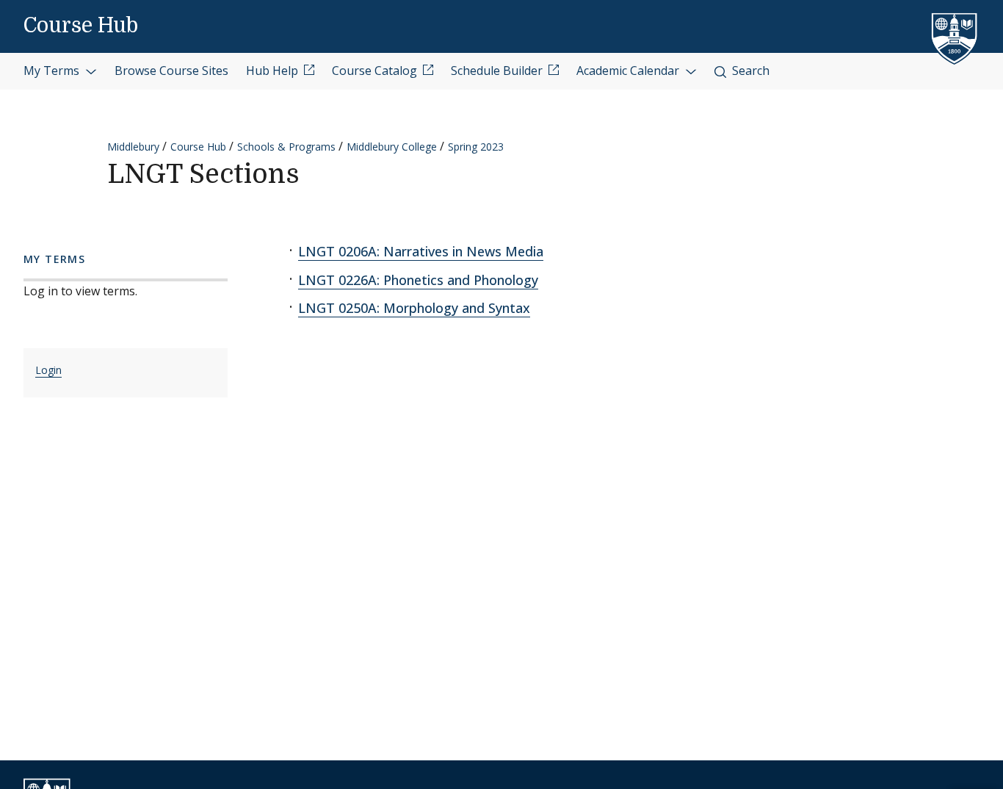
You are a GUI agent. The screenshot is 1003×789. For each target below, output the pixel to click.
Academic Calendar (629, 70)
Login (48, 370)
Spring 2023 (476, 147)
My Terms (52, 70)
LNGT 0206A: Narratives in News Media (420, 251)
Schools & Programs (286, 147)
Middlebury (133, 147)
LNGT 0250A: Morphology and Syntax (414, 308)
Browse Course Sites (171, 70)
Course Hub (80, 25)
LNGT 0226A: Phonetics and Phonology (418, 280)
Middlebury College (392, 147)
